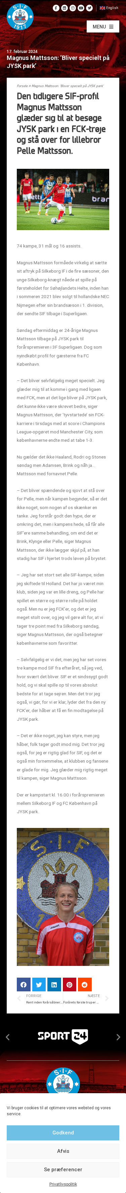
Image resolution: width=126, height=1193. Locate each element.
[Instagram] (73, 8)
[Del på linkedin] (54, 984)
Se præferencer (63, 1170)
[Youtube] (81, 8)
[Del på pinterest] (70, 984)
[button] (103, 26)
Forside (22, 86)
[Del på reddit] (85, 984)
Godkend (63, 1133)
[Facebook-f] (56, 8)
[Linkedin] (64, 8)
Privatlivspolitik (63, 1184)
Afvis (63, 1151)
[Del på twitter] (39, 984)
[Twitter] (89, 8)
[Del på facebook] (24, 984)
